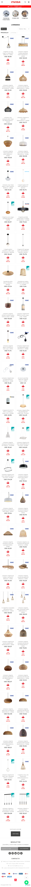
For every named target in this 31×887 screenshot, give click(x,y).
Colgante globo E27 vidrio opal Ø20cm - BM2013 (23, 186)
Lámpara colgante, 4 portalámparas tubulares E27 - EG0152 (23, 810)
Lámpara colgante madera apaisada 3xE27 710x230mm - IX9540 (23, 54)
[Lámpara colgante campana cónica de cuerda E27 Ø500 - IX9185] (8, 533)
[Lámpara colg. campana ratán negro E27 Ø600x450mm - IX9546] (8, 108)
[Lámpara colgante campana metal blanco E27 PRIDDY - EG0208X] (8, 433)
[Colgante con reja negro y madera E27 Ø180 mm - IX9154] (8, 42)
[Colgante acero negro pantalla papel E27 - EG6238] (8, 208)
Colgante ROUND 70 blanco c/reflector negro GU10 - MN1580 (8, 412)
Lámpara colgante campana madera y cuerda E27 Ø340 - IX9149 (23, 510)
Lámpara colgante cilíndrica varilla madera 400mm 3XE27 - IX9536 (8, 315)
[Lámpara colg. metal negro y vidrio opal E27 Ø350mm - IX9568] (8, 175)
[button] (27, 15)
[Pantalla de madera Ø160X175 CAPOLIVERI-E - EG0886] (23, 272)
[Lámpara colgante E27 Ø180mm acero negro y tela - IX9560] (23, 304)
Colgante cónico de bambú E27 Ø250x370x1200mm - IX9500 (23, 777)
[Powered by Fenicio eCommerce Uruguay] (27, 885)
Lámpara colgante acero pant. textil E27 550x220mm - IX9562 (23, 152)
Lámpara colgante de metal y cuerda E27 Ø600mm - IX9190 (8, 577)
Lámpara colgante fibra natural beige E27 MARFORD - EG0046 (23, 412)
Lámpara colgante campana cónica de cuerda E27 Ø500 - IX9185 (8, 544)
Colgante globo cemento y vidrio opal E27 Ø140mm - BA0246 (8, 251)
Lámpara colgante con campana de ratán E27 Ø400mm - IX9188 (23, 543)
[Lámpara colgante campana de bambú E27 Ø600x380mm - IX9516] (8, 666)
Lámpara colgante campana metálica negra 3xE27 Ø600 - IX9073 (23, 477)
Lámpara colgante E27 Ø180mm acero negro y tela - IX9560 (23, 315)
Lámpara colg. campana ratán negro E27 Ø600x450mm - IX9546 (8, 120)
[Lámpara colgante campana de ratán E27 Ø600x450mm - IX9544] (23, 76)
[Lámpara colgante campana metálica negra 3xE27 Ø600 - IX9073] (23, 465)
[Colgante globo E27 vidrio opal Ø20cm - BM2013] (23, 175)
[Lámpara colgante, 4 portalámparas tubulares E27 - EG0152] (23, 799)
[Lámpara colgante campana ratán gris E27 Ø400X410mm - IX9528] (23, 732)
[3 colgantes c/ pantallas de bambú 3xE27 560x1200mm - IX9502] (8, 598)
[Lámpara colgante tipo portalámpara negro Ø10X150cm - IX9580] (23, 336)
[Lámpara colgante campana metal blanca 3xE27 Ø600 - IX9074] (8, 499)
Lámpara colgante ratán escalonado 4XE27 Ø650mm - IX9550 (8, 153)
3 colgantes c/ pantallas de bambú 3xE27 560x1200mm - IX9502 (8, 609)
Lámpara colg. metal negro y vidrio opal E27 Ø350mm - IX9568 (8, 186)
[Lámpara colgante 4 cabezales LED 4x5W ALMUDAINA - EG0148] (8, 799)
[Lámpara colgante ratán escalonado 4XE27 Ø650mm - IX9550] (8, 142)
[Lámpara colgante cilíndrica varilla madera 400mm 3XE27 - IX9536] (8, 304)
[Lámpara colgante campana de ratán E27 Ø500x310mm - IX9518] (23, 666)
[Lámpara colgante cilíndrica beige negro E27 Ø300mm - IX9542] (8, 76)
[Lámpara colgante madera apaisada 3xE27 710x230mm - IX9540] (23, 42)
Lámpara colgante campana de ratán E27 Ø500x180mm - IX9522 (23, 710)
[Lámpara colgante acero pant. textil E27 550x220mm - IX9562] (23, 142)
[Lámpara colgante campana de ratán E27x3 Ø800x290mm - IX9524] (8, 732)
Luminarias (13, 32)
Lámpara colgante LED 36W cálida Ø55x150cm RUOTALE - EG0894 (23, 444)
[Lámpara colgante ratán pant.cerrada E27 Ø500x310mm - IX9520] (8, 700)
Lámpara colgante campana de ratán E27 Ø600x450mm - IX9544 (23, 87)
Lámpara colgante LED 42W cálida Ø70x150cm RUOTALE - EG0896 (8, 476)
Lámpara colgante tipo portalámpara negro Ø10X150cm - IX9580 (23, 347)
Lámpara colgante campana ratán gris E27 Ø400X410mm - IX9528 (23, 742)
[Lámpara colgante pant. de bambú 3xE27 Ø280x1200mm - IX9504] (23, 598)
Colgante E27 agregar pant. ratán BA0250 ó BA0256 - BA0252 (23, 251)
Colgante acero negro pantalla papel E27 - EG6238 (8, 218)
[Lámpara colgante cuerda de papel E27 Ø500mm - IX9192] (23, 566)
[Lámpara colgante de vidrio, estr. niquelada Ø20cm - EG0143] (8, 765)
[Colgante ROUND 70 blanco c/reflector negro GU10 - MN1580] (8, 401)
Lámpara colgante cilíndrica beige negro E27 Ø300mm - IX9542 (8, 87)
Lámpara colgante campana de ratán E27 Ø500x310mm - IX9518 (23, 677)
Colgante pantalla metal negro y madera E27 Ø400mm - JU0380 (23, 218)
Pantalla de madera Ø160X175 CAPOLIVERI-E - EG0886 (23, 283)
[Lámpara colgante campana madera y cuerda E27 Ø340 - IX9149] (23, 499)
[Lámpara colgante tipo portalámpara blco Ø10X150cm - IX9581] (8, 369)
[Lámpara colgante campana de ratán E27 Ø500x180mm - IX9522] (23, 700)
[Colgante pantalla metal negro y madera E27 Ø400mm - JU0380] (23, 208)
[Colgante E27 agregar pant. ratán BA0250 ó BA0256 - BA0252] (23, 240)
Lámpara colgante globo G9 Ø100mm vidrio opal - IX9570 (8, 347)
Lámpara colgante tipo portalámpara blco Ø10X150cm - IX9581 (8, 379)
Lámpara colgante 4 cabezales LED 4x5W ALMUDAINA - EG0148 (8, 810)
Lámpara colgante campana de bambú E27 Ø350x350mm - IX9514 (23, 644)
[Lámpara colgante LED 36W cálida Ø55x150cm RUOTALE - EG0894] (23, 433)
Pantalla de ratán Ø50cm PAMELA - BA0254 (8, 283)
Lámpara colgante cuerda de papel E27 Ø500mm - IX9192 (23, 577)
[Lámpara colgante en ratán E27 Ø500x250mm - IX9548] (23, 108)
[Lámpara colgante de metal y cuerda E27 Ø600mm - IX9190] (8, 566)
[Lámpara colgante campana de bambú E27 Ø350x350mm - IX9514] (23, 632)
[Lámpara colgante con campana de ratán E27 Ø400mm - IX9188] (23, 533)
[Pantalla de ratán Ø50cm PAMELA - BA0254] (8, 272)
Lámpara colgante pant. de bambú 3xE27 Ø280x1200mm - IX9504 (23, 610)
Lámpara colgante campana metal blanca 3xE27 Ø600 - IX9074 (8, 510)
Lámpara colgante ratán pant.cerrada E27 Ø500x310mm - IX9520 (8, 710)
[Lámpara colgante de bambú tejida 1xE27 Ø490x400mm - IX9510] (8, 632)
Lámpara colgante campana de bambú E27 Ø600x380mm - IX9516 (7, 677)
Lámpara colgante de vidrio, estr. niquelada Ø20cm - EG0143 (8, 776)
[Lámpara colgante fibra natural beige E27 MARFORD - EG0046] (23, 401)
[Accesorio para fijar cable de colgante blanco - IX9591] (23, 369)
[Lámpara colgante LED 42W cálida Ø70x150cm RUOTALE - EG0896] (8, 465)
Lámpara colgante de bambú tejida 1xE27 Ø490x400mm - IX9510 (8, 643)
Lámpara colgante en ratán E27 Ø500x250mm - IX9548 (23, 119)
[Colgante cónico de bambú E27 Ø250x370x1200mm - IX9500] (23, 765)
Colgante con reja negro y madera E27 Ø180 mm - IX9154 (8, 53)
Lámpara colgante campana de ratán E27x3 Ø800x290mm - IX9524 (8, 743)
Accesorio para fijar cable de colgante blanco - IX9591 (23, 379)
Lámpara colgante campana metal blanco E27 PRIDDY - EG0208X (8, 444)
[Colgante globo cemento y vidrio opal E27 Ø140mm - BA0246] (8, 240)
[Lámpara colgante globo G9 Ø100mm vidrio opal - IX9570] (8, 336)
